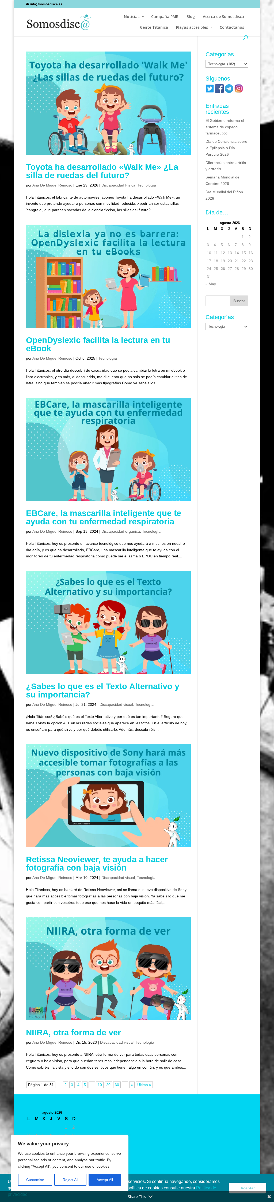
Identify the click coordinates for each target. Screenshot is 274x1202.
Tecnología (147, 185)
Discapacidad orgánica (120, 531)
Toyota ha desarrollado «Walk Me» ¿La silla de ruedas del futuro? (102, 171)
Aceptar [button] (248, 1188)
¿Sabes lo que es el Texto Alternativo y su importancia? (102, 690)
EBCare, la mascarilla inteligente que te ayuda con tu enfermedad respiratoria (103, 517)
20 (108, 1085)
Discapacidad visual (116, 704)
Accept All (105, 1180)
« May (211, 284)
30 (117, 1085)
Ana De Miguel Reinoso (52, 185)
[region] (69, 1163)
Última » (144, 1085)
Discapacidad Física (118, 185)
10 (100, 1085)
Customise (35, 1180)
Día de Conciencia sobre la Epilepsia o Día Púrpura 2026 (226, 147)
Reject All (70, 1180)
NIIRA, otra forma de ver (73, 1032)
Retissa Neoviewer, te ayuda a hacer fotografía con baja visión (97, 863)
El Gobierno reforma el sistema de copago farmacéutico (225, 127)
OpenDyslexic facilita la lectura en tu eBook (98, 344)
